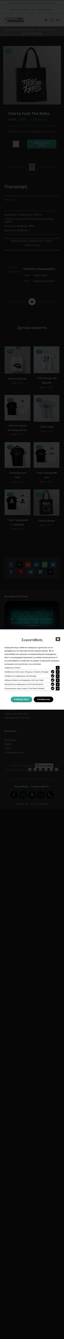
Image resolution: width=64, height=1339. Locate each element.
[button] (32, 668)
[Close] (58, 639)
